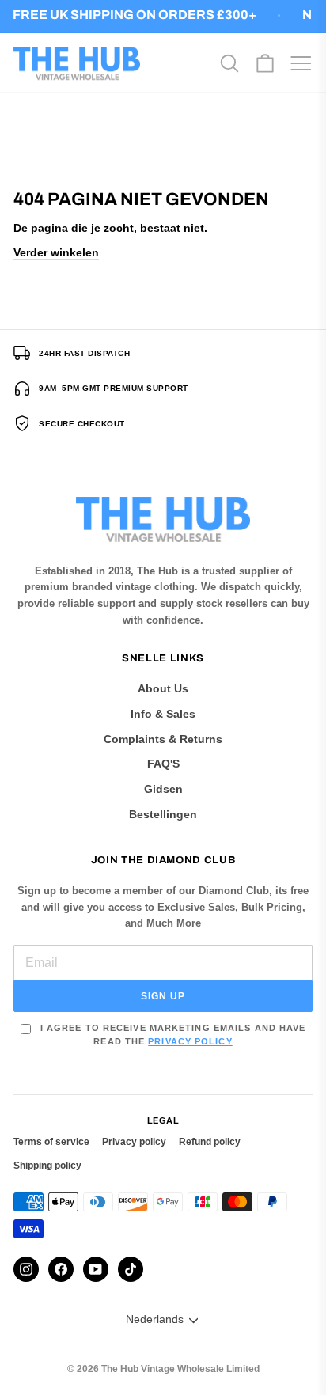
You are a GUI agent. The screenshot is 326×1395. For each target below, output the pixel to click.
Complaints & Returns (163, 739)
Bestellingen (163, 814)
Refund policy (210, 1141)
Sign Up (163, 996)
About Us (163, 688)
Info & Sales (163, 713)
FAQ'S (163, 763)
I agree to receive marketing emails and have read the (171, 1034)
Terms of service (51, 1141)
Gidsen (163, 789)
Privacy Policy (190, 1041)
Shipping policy (47, 1165)
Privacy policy (134, 1141)
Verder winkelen (56, 253)
